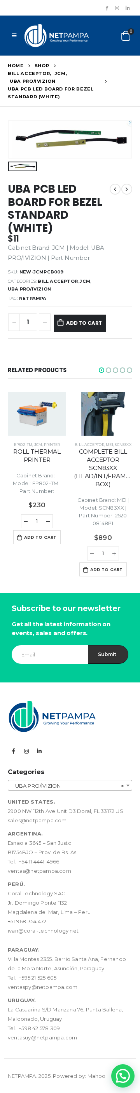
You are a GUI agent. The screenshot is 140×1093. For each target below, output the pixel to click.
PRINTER (52, 444)
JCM (85, 281)
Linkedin (39, 751)
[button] (101, 370)
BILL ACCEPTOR (58, 281)
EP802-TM (23, 444)
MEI (109, 444)
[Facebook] (106, 7)
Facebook (13, 751)
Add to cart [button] (40, 537)
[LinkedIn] (127, 7)
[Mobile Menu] (14, 35)
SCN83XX (123, 444)
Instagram (26, 751)
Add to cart (84, 323)
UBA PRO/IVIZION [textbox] (67, 786)
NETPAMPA (33, 298)
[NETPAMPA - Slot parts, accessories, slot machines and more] (57, 35)
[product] (37, 414)
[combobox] (70, 785)
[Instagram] (117, 7)
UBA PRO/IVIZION (29, 289)
